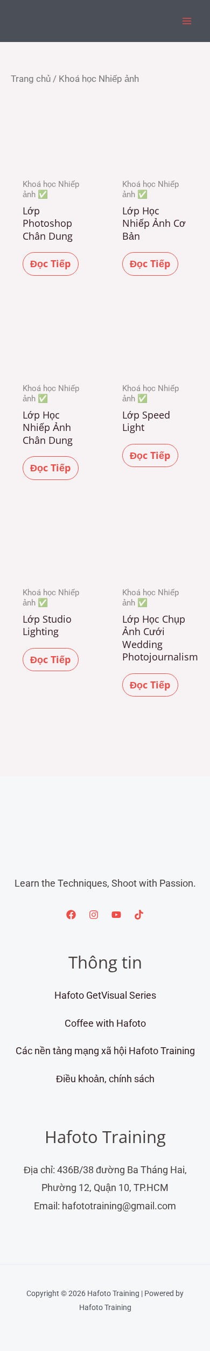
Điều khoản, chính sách (105, 1078)
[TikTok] (139, 915)
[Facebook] (71, 915)
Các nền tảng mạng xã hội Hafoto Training (105, 1050)
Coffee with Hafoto (105, 1023)
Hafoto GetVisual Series (105, 995)
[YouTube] (116, 915)
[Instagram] (94, 915)
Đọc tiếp (50, 263)
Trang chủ (31, 79)
